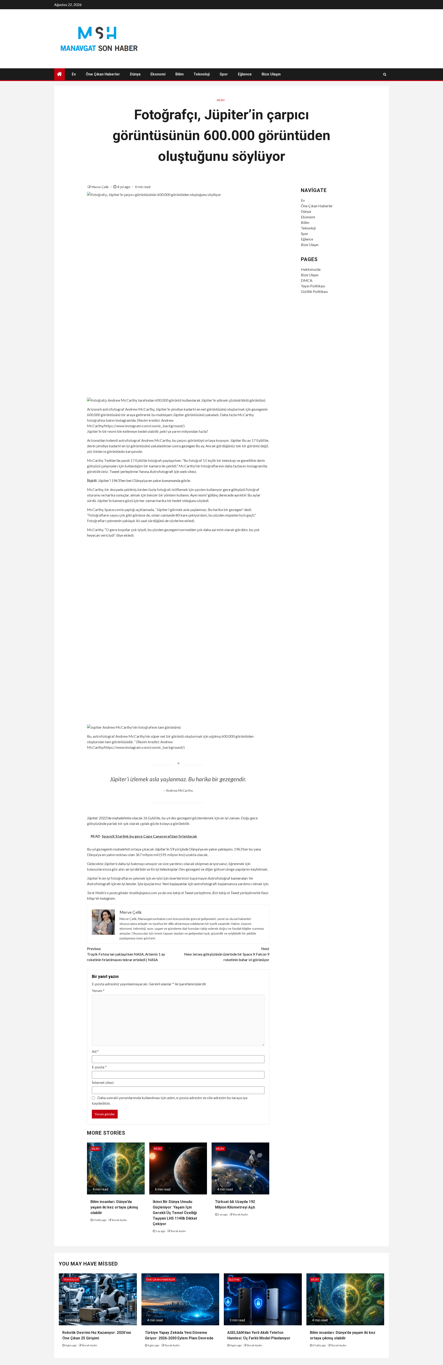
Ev (74, 74)
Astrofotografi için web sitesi (173, 471)
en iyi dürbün (136, 869)
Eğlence (245, 74)
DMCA (306, 280)
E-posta (99, 1067)
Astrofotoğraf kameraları (228, 878)
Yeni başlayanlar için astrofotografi (189, 883)
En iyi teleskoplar (164, 869)
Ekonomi (157, 74)
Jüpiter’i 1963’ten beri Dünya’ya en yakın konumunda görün (144, 480)
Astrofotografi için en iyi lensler (111, 883)
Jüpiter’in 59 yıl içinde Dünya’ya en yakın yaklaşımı (194, 849)
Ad (95, 1051)
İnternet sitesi (103, 1082)
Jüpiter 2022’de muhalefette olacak (115, 818)
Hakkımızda (310, 269)
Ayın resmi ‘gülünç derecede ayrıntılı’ (218, 495)
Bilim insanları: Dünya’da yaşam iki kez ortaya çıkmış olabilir (114, 1207)
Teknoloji (202, 74)
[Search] (385, 74)
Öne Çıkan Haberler (103, 74)
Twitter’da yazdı (117, 460)
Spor (224, 74)
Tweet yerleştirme (123, 471)
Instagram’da (125, 420)
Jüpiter (235, 440)
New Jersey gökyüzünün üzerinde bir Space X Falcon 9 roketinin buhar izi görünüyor (226, 954)
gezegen (188, 446)
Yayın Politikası (313, 286)
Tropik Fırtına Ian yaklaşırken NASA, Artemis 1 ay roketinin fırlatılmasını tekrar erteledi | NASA (126, 954)
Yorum (98, 990)
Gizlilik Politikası (314, 291)
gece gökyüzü (234, 489)
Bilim (179, 74)
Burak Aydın (119, 1220)
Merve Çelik (100, 187)
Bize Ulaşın (271, 74)
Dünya (135, 74)
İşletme (234, 1279)
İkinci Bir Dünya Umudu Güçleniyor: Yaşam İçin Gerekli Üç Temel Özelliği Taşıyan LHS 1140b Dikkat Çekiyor (175, 1213)
